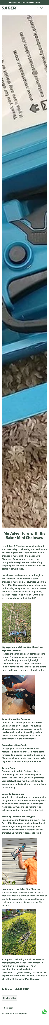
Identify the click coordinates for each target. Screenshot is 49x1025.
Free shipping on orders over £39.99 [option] (24, 2)
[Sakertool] (9, 8)
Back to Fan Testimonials (14, 1013)
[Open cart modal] (41, 8)
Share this (11, 998)
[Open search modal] (36, 8)
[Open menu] (45, 8)
